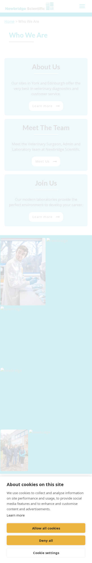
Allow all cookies (46, 528)
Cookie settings (46, 552)
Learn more (16, 515)
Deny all (46, 540)
